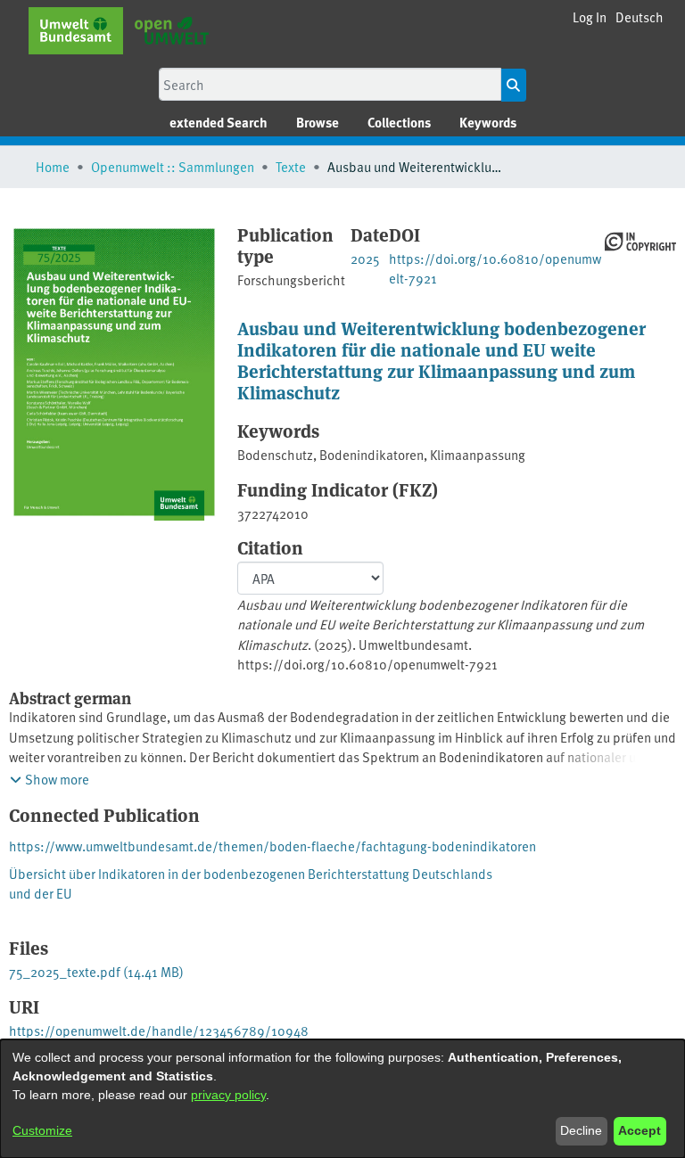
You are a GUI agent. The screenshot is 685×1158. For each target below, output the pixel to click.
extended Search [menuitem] (218, 122)
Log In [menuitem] (590, 16)
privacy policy (228, 1095)
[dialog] (342, 1098)
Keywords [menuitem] (487, 122)
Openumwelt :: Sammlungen (172, 166)
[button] (639, 17)
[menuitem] (317, 122)
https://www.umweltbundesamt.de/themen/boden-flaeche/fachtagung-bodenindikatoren (272, 845)
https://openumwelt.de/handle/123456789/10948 (159, 1030)
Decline (581, 1130)
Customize (42, 1130)
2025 (365, 258)
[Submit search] (513, 85)
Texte (291, 166)
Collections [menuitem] (399, 122)
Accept (639, 1130)
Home (53, 166)
